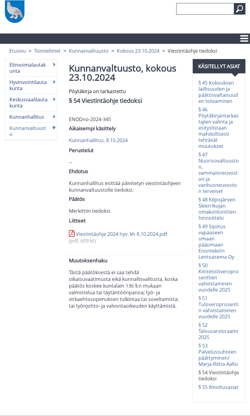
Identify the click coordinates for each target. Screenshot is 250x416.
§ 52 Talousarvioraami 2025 (218, 331)
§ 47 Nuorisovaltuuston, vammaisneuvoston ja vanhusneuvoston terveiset (218, 173)
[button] (239, 9)
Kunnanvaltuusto (89, 50)
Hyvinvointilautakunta (28, 85)
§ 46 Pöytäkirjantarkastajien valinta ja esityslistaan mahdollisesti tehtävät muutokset (218, 128)
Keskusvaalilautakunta (28, 102)
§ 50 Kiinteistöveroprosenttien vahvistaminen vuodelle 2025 (218, 277)
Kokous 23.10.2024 (138, 50)
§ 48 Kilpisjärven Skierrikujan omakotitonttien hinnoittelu (217, 209)
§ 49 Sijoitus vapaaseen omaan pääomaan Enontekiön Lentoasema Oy (216, 241)
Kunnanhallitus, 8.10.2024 (98, 140)
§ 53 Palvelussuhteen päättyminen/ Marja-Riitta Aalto (218, 355)
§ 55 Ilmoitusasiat (218, 387)
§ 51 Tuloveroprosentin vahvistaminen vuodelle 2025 (218, 307)
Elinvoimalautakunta (27, 67)
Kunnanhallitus (26, 117)
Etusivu (17, 50)
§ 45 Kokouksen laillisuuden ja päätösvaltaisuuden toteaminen (218, 92)
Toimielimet (47, 50)
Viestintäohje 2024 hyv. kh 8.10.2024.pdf (118, 237)
